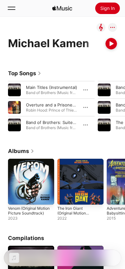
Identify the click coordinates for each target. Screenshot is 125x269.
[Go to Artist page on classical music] (100, 28)
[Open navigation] (11, 8)
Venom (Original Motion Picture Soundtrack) (29, 210)
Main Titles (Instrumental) (51, 87)
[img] (62, 8)
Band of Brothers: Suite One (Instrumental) (69, 122)
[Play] (111, 43)
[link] (24, 73)
